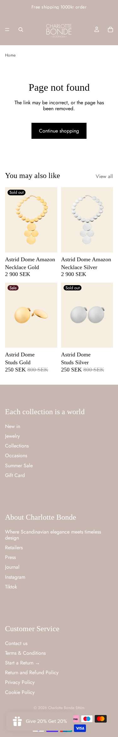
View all (104, 176)
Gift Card (15, 475)
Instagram (15, 577)
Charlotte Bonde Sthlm (66, 708)
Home (10, 55)
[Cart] (110, 29)
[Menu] (7, 29)
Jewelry (12, 436)
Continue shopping (59, 130)
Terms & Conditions (25, 653)
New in (12, 426)
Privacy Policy (20, 682)
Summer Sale (19, 465)
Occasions (16, 455)
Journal (12, 567)
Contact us (16, 643)
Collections (17, 445)
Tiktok (11, 586)
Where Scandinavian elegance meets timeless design (53, 534)
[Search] (21, 29)
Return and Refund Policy (32, 672)
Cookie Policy (20, 692)
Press (10, 557)
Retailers (14, 547)
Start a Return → (22, 662)
